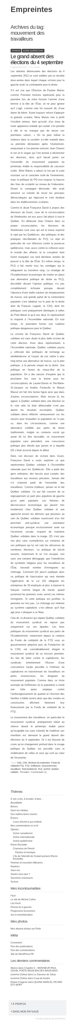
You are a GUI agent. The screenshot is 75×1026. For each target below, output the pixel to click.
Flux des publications (22, 946)
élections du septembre (39, 763)
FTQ (27, 766)
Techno (14, 881)
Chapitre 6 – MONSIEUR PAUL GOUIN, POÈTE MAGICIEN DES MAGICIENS (34, 969)
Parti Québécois (29, 769)
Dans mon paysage (26, 1011)
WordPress (60, 1018)
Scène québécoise (33, 51)
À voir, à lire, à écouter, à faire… (27, 799)
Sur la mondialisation (22, 914)
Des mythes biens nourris (24, 814)
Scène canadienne (23, 833)
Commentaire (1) (39, 772)
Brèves (14, 806)
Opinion (16, 51)
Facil (13, 895)
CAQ (19, 763)
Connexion (16, 942)
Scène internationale (24, 837)
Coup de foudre (42, 978)
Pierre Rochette (19, 844)
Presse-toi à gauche (21, 907)
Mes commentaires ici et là (24, 825)
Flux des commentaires (23, 950)
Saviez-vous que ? (20, 874)
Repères (15, 866)
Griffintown (36, 766)
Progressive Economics (23, 911)
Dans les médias (19, 810)
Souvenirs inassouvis (22, 878)
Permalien (25, 772)
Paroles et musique (25, 852)
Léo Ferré (16, 903)
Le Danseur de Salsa (45, 974)
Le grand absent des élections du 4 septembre (37, 59)
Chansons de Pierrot (23, 848)
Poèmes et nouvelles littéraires (27, 862)
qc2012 (46, 769)
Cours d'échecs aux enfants (27, 821)
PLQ (40, 769)
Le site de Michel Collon (23, 899)
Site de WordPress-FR (22, 954)
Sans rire (15, 870)
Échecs (14, 818)
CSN (25, 763)
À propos (19, 1004)
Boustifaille (16, 802)
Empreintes (31, 9)
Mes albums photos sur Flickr (26, 928)
